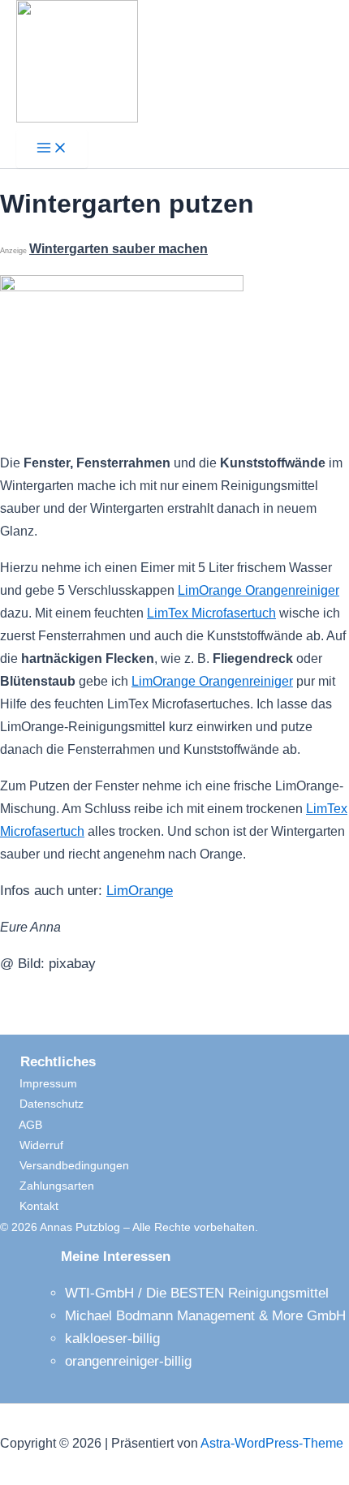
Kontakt (29, 1205)
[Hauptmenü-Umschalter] (52, 149)
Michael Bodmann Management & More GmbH (205, 1316)
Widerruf (31, 1144)
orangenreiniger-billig (128, 1361)
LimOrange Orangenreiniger (258, 590)
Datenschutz (42, 1103)
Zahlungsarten (47, 1185)
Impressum (38, 1083)
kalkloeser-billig (112, 1338)
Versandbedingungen (64, 1165)
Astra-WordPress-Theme (271, 1443)
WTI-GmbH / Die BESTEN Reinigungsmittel (197, 1293)
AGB (21, 1124)
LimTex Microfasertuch (211, 613)
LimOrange (139, 890)
